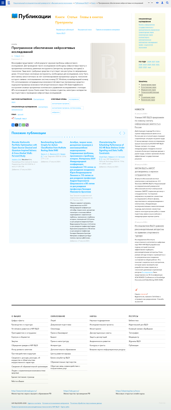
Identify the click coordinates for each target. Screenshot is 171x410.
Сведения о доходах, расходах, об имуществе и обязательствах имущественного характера (26, 360)
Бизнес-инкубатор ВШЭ (60, 358)
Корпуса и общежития (21, 337)
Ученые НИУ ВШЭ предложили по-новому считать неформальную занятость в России (149, 122)
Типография (133, 333)
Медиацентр (134, 337)
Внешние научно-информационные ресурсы (107, 349)
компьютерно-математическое (145, 38)
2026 (157, 61)
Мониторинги (95, 329)
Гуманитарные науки (148, 84)
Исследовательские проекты (102, 324)
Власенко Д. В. (55, 154)
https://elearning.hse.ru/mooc (128, 391)
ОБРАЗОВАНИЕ (58, 316)
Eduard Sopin (103, 157)
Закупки (15, 341)
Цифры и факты (18, 320)
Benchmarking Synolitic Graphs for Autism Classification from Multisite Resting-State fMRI (53, 146)
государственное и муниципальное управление (149, 28)
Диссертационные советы (100, 333)
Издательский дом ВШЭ (138, 324)
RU (149, 3)
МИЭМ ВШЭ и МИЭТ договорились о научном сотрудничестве (146, 171)
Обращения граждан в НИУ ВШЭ (25, 345)
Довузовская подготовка (61, 324)
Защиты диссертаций (98, 337)
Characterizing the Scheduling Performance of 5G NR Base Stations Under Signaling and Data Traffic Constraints (112, 147)
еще (149, 67)
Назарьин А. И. (113, 157)
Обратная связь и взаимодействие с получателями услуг (65, 367)
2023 (149, 64)
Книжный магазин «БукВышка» (141, 329)
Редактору (162, 403)
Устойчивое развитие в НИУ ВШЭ (25, 329)
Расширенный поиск (85, 30)
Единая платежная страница (23, 377)
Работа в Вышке (18, 381)
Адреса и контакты (34, 403)
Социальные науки (148, 97)
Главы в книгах (91, 17)
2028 (149, 61)
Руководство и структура (22, 324)
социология (148, 45)
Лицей (53, 320)
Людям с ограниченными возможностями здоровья (28, 371)
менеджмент (153, 42)
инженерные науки (146, 35)
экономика (143, 47)
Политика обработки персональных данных (86, 403)
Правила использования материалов (108, 30)
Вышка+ (54, 337)
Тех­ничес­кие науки (148, 99)
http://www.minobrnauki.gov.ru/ (24, 391)
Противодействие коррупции (24, 353)
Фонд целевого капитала (22, 349)
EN (152, 3)
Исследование (147, 272)
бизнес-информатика (147, 24)
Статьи (72, 17)
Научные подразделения (100, 320)
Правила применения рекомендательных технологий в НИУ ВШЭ (35, 407)
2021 (157, 64)
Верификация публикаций (65, 30)
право (141, 45)
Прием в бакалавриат (59, 333)
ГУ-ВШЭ (17, 56)
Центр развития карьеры (61, 353)
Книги (60, 17)
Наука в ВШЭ (60, 33)
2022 (153, 64)
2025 (140, 64)
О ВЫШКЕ (16, 316)
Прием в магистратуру (60, 341)
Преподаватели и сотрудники (24, 333)
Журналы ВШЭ (135, 341)
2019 (145, 67)
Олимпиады (55, 329)
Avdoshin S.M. (16, 160)
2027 (153, 61)
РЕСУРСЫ (133, 316)
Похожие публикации (29, 133)
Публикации (34, 16)
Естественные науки (148, 87)
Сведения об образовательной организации (30, 366)
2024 (145, 64)
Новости (139, 109)
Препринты (64, 22)
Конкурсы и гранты (97, 345)
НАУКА (93, 316)
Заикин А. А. (45, 154)
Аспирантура (56, 345)
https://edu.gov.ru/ (71, 391)
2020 (140, 67)
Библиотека (133, 320)
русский (20, 114)
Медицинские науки (148, 89)
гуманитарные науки (146, 32)
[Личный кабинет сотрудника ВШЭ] (162, 3)
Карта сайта (65, 407)
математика (143, 42)
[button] (62, 137)
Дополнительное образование (63, 349)
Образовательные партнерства (63, 362)
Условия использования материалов (55, 403)
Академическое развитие (100, 341)
